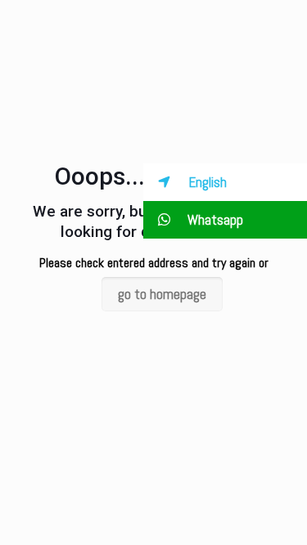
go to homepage (162, 294)
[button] (225, 182)
